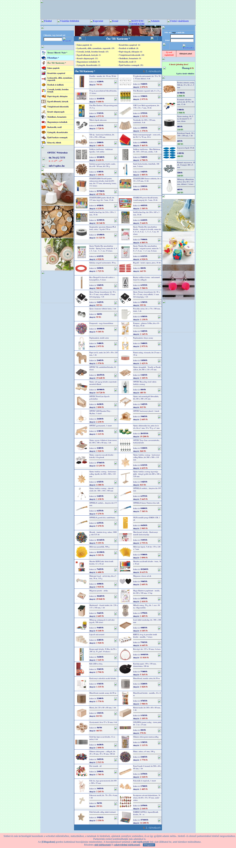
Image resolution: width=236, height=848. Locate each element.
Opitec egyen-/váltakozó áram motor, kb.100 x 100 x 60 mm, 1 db (103, 441)
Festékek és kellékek (55, 84)
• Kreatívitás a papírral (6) (129, 45)
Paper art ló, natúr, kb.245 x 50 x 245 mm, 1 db (103, 353)
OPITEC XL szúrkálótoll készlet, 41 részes (102, 368)
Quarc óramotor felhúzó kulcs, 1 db (102, 308)
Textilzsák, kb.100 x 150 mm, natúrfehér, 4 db (144, 121)
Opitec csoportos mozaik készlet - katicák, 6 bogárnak (101, 456)
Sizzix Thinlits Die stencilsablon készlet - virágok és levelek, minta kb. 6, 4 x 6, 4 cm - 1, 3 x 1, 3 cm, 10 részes (147, 230)
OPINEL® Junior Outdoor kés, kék (146, 503)
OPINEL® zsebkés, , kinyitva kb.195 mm (147, 489)
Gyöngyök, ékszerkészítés (57, 132)
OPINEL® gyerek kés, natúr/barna (102, 517)
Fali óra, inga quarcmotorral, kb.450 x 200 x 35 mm (103, 781)
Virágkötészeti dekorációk (58, 106)
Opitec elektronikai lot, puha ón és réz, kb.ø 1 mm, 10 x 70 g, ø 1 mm (146, 426)
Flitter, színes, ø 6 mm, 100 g (144, 751)
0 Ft (192, 68)
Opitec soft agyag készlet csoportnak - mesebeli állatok (103, 382)
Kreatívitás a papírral (56, 73)
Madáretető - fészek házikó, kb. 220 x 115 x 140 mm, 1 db (103, 606)
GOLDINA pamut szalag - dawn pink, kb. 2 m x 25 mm (147, 723)
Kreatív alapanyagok (56, 111)
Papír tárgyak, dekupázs (57, 96)
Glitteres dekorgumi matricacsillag (146, 737)
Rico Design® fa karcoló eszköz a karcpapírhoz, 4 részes (101, 278)
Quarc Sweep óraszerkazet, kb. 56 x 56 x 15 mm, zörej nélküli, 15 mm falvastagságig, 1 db (102, 294)
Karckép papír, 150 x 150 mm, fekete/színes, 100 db (144, 664)
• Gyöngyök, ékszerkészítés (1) (88, 65)
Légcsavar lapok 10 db (185, 148)
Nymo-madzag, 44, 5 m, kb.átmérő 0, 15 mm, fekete (185, 118)
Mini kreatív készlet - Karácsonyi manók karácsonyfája (145, 533)
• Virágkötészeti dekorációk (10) (131, 55)
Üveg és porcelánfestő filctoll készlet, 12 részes (103, 91)
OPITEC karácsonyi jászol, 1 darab (146, 411)
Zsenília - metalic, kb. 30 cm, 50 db (102, 76)
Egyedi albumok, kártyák (57, 101)
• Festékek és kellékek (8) (128, 48)
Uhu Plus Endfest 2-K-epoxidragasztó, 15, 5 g (103, 106)
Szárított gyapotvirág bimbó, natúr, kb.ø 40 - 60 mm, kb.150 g (102, 165)
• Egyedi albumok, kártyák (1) (88, 55)
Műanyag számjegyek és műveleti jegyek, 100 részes (101, 621)
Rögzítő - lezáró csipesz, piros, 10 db (147, 262)
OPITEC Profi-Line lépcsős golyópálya (99, 397)
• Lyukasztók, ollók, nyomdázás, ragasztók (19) (95, 48)
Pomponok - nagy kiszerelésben (101, 323)
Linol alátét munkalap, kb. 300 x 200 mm (147, 621)
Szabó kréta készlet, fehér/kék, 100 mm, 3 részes (146, 165)
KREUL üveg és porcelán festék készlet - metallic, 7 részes (145, 635)
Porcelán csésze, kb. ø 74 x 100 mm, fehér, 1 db (147, 309)
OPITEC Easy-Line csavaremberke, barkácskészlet (146, 441)
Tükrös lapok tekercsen (98, 120)
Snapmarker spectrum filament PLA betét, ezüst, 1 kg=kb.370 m (102, 228)
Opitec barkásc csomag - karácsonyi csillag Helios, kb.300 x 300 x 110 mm (146, 457)
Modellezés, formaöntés (56, 117)
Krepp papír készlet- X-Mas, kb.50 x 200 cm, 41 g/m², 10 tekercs (103, 650)
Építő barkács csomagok (57, 137)
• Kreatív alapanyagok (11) (87, 58)
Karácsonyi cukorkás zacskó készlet (102, 678)
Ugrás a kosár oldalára (185, 73)
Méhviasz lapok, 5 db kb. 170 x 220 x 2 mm (146, 547)
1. (144, 71)
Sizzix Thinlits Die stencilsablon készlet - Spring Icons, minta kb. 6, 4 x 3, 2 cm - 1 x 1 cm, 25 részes (103, 248)
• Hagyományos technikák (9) (88, 61)
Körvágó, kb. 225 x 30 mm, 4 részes (147, 649)
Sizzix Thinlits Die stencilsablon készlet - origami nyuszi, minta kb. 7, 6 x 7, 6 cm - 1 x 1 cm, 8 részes (147, 248)
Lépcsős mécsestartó (96, 634)
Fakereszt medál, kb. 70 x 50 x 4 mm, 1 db (103, 796)
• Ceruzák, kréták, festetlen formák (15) (92, 51)
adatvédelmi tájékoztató (127, 844)
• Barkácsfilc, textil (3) (127, 61)
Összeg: (186, 68)
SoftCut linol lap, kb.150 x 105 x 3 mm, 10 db (146, 213)
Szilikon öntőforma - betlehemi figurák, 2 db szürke (101, 150)
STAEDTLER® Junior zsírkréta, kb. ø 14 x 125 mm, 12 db (147, 179)
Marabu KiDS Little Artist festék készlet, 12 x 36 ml (101, 562)
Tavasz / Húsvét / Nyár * (57, 52)
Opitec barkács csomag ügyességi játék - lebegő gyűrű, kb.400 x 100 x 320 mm (147, 474)
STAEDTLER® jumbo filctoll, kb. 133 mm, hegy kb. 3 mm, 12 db (102, 198)
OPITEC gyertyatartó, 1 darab (100, 425)
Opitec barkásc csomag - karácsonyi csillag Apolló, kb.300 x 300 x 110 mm (102, 474)
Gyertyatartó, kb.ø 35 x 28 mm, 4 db (103, 722)
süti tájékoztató (102, 844)
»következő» (154, 71)
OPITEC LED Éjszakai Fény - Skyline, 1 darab (100, 412)
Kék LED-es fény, (96, 663)
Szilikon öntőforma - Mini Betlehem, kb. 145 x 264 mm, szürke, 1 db (147, 150)
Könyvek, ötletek (54, 142)
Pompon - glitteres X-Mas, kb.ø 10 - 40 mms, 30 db (146, 324)
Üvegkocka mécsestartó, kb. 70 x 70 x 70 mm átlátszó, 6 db (146, 77)
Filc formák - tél (95, 766)
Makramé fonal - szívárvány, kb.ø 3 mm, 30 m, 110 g (102, 577)
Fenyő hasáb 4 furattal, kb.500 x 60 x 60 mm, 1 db (147, 767)
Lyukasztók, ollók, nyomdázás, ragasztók (60, 78)
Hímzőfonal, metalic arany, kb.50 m (102, 693)
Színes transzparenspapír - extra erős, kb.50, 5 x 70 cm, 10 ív (147, 135)
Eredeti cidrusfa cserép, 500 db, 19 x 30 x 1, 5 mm (186, 85)
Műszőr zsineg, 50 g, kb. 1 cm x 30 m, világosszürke (146, 606)
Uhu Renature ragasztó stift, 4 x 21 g (147, 90)
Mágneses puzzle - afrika (98, 590)
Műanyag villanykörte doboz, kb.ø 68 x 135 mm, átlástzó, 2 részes (185, 181)
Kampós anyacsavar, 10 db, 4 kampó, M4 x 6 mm (186, 164)
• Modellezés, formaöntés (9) (129, 58)
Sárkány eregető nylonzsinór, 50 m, (102, 262)
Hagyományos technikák (57, 122)
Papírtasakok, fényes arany (143, 338)
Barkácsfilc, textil (54, 127)
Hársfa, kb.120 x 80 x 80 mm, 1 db (102, 707)
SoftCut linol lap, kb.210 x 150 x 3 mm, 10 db (102, 213)
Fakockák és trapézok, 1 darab (144, 780)
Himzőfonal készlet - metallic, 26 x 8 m (147, 694)
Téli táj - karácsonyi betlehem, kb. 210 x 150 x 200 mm (102, 135)
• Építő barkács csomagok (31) (130, 65)
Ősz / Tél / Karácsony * (56, 63)
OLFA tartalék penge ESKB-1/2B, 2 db (146, 518)
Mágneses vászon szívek (142, 576)
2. (147, 71)
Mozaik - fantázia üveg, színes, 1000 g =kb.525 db (103, 533)
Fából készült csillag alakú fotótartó (102, 812)
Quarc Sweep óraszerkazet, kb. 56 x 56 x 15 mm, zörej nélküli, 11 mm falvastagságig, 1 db (146, 294)
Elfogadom (149, 845)
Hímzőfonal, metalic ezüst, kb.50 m (146, 678)
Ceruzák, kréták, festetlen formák (58, 90)
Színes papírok (53, 68)
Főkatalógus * (53, 57)
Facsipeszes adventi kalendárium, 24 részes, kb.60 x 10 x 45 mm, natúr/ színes (146, 797)
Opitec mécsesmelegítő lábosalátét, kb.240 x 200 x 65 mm (146, 397)
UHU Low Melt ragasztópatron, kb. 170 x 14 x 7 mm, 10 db (146, 106)
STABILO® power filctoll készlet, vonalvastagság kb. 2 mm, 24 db (145, 198)
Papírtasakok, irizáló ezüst (99, 338)
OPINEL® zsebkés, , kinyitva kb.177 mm (103, 504)
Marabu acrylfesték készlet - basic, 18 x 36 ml (147, 562)
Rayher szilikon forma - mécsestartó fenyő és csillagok (146, 278)
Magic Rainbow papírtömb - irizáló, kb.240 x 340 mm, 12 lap (146, 591)
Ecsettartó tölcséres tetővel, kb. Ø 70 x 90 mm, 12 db (185, 101)
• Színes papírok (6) (84, 45)
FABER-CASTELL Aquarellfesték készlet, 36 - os (145, 813)
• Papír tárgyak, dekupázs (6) (130, 51)
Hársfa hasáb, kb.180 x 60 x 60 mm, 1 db (147, 708)
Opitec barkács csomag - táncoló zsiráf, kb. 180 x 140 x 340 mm (101, 489)
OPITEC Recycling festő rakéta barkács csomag (144, 382)
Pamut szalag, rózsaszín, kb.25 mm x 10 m (147, 353)
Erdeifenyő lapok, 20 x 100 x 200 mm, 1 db (186, 134)
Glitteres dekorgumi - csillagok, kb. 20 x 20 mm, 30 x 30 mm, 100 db (102, 752)
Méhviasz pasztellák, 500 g (99, 546)
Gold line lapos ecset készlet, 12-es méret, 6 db (102, 738)
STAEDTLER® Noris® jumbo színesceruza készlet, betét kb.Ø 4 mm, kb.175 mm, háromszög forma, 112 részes (103, 182)
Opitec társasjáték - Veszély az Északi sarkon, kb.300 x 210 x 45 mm (147, 368)
